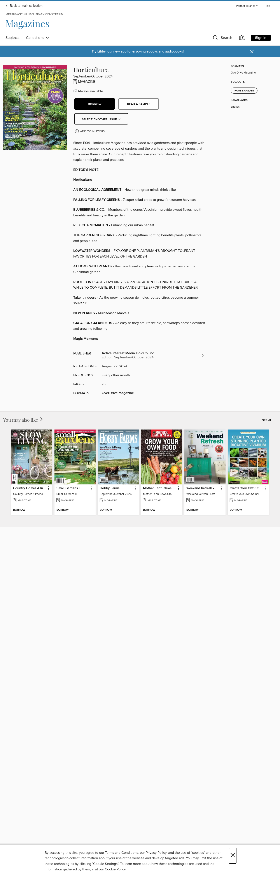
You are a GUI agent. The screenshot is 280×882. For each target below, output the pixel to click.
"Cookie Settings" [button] (105, 864)
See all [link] (267, 420)
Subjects (12, 37)
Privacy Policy (156, 852)
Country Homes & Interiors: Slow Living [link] (29, 488)
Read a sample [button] (138, 104)
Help (267, 6)
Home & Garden (244, 90)
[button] (247, 6)
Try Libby (99, 51)
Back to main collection (25, 6)
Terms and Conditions (121, 852)
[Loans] (241, 38)
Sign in (260, 37)
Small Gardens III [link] (68, 488)
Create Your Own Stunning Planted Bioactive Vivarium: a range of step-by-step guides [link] (246, 488)
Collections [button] (36, 37)
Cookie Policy (115, 869)
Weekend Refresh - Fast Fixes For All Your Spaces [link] (202, 488)
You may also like (21, 420)
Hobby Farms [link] (109, 488)
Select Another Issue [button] (100, 119)
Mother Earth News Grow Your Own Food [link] (159, 488)
